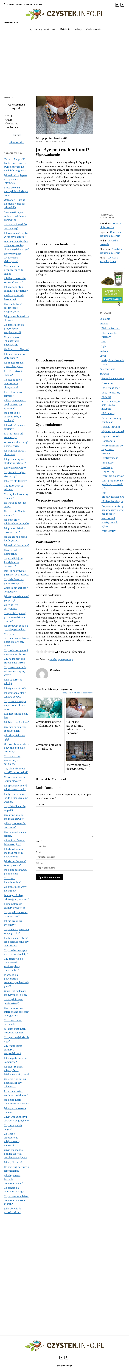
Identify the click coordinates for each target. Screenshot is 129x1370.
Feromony (107, 383)
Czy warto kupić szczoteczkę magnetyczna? (13, 307)
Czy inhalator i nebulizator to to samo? (13, 269)
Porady (104, 323)
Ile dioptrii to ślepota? (16, 349)
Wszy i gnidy (108, 530)
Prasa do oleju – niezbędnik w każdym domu (16, 191)
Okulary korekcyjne (112, 501)
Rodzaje (78, 29)
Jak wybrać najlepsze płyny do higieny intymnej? (15, 179)
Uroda (103, 355)
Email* (38, 852)
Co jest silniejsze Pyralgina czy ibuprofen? (13, 562)
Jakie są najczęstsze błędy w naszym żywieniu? (15, 404)
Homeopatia (108, 441)
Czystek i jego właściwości (42, 29)
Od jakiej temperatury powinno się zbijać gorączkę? (16, 747)
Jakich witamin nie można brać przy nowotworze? (14, 852)
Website (39, 863)
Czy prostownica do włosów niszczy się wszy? (15, 671)
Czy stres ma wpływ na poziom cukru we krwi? (15, 705)
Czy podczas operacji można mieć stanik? (49, 723)
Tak (10, 116)
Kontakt (38, 4)
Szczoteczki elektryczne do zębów (109, 522)
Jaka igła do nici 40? (15, 688)
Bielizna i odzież (110, 328)
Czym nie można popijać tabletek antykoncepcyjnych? (15, 1153)
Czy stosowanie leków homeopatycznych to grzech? (16, 1200)
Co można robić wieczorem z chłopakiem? (13, 383)
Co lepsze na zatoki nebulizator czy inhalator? (15, 1082)
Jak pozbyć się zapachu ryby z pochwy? (12, 416)
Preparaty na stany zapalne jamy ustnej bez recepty (112, 509)
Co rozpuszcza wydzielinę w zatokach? (12, 760)
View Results (16, 142)
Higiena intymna (110, 426)
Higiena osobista (110, 436)
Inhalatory (107, 462)
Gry (103, 341)
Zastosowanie (93, 29)
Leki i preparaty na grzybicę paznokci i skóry (112, 484)
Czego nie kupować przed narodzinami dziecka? (14, 617)
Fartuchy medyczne (112, 378)
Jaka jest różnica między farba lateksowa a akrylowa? (16, 1070)
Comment (40, 804)
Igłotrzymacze (109, 458)
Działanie (65, 29)
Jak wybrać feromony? (16, 545)
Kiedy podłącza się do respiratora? (78, 766)
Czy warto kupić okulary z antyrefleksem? (13, 1049)
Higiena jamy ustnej (112, 431)
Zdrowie (104, 373)
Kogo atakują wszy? (15, 467)
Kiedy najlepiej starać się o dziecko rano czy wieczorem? (16, 941)
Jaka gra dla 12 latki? (15, 481)
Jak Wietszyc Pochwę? (16, 722)
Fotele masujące (110, 388)
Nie (10, 119)
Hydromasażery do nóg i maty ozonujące (112, 449)
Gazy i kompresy (110, 392)
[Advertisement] (64, 66)
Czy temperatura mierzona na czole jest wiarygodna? (16, 1011)
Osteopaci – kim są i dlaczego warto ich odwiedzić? (15, 203)
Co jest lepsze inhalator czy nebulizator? (12, 340)
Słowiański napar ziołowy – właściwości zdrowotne (16, 215)
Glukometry (108, 413)
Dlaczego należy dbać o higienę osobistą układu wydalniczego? (16, 245)
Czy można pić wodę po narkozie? (49, 746)
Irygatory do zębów (112, 476)
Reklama (28, 4)
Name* (39, 841)
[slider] (45, 652)
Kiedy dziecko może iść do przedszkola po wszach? (16, 797)
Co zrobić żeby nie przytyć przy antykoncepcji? (14, 328)
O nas (19, 4)
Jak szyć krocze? (13, 1162)
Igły (103, 346)
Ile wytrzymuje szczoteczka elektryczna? (12, 257)
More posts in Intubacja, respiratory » (77, 693)
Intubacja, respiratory (61, 659)
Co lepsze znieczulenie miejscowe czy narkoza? (75, 727)
